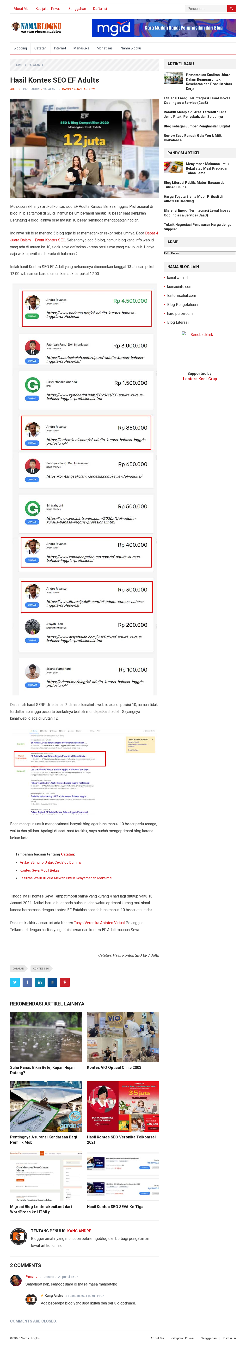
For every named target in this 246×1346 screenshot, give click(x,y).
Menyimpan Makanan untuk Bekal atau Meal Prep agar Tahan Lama (207, 168)
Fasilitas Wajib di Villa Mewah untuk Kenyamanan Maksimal (66, 878)
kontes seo (41, 968)
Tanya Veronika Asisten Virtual (99, 923)
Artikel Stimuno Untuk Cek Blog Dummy (50, 862)
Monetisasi (105, 48)
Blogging (20, 48)
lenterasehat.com (181, 295)
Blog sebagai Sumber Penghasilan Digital (197, 126)
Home (19, 65)
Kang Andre (32, 89)
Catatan (40, 48)
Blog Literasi (178, 322)
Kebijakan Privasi (48, 9)
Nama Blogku (131, 48)
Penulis (31, 1277)
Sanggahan (77, 9)
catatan (18, 968)
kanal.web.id (177, 277)
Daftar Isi (100, 9)
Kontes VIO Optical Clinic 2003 (114, 1067)
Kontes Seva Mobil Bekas (40, 870)
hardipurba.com (180, 313)
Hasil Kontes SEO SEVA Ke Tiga (115, 1206)
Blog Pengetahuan (182, 304)
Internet (60, 48)
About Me (21, 9)
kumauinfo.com (179, 286)
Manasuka (81, 48)
